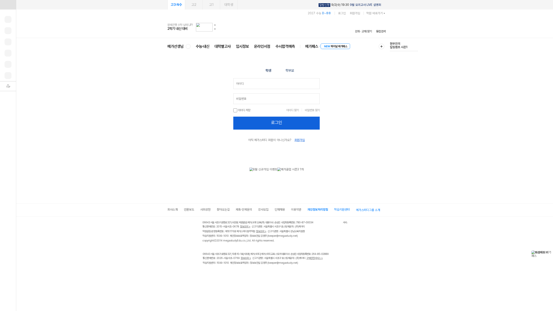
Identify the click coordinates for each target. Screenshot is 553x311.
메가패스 (311, 46)
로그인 (342, 13)
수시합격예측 (285, 46)
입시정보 (242, 46)
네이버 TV (232, 276)
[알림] (8, 41)
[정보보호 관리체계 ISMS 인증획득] (330, 223)
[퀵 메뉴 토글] (8, 5)
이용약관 (296, 209)
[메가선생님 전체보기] (188, 46)
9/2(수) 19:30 (350, 5)
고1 (211, 5)
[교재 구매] (8, 53)
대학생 (228, 5)
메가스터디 (276, 27)
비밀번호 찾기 (312, 110)
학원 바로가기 (374, 13)
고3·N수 (176, 5)
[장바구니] (8, 64)
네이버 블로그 (223, 276)
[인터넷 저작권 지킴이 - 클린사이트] (337, 223)
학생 (268, 70)
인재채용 (280, 209)
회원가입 (355, 13)
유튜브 (240, 276)
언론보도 (189, 209)
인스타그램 (214, 276)
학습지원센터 (342, 209)
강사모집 (263, 209)
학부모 (290, 70)
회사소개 (172, 209)
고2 (193, 5)
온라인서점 (262, 46)
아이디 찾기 (292, 110)
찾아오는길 (223, 209)
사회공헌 (205, 209)
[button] (214, 24)
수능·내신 (202, 46)
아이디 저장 (243, 110)
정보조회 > (245, 226)
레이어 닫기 (550, 253)
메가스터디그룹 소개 (368, 210)
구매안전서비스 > (314, 258)
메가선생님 (175, 46)
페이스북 (205, 276)
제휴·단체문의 (244, 209)
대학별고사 (223, 46)
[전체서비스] (381, 46)
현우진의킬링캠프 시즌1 (398, 45)
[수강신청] (8, 30)
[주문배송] (8, 75)
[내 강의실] (8, 19)
